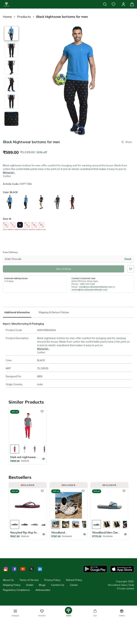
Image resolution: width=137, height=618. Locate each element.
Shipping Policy (11, 585)
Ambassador (42, 590)
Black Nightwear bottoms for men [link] (62, 17)
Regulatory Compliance (16, 590)
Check (127, 259)
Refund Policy (74, 580)
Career (74, 585)
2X (6, 225)
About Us (8, 580)
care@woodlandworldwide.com (95, 286)
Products (24, 17)
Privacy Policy (52, 580)
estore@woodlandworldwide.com (89, 289)
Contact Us (57, 585)
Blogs (42, 585)
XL (34, 225)
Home (7, 17)
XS (41, 225)
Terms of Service (29, 580)
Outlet (29, 585)
